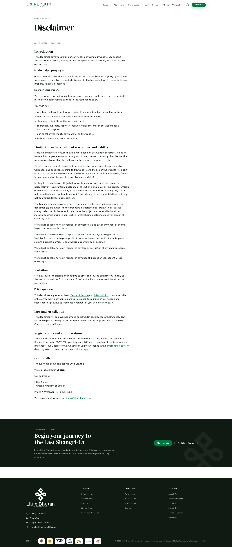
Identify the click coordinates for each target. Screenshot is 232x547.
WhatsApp (34, 518)
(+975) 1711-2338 (38, 513)
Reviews (156, 5)
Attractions (119, 5)
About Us (172, 494)
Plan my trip (163, 443)
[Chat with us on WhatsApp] (187, 5)
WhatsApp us (187, 443)
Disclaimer (173, 517)
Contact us (199, 5)
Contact (176, 5)
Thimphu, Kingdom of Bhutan (43, 527)
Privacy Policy (101, 295)
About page (82, 349)
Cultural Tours (87, 494)
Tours (105, 5)
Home (36, 18)
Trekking (84, 503)
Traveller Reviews (175, 498)
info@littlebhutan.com (79, 398)
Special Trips (86, 508)
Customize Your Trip (90, 513)
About (166, 5)
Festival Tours (87, 498)
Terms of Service (79, 295)
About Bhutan (131, 503)
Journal (145, 5)
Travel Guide (133, 5)
